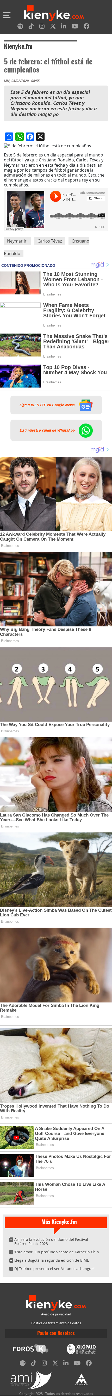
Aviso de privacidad (56, 1314)
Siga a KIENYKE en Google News (48, 405)
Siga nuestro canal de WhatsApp (48, 430)
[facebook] (86, 27)
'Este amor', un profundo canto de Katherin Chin (56, 1251)
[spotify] (20, 27)
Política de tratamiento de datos (56, 1323)
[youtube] (75, 27)
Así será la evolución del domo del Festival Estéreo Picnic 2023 (51, 1241)
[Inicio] (54, 13)
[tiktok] (31, 27)
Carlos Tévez (50, 241)
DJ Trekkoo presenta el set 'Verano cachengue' (54, 1268)
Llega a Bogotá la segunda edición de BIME (51, 1260)
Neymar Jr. (17, 241)
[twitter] (53, 27)
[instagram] (42, 27)
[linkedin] (63, 27)
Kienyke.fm (18, 47)
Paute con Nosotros (56, 1333)
